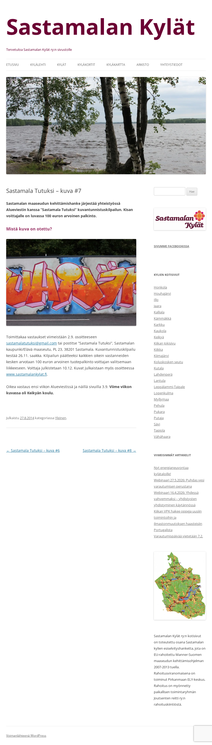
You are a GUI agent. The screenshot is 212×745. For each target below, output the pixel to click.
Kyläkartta (116, 64)
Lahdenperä (163, 374)
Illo (156, 299)
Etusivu (12, 64)
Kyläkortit (86, 64)
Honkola (160, 287)
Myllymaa (161, 399)
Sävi (157, 424)
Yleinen (60, 418)
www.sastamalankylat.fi (26, 374)
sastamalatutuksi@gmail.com (31, 343)
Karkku (159, 324)
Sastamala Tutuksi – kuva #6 (33, 450)
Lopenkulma (163, 393)
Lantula (159, 380)
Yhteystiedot (171, 64)
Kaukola (160, 330)
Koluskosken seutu (168, 362)
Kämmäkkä (162, 318)
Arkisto (143, 64)
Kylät (61, 64)
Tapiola (159, 430)
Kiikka (158, 349)
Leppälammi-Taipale (169, 386)
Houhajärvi (162, 293)
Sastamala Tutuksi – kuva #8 (109, 450)
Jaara (157, 306)
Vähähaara (162, 436)
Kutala (159, 368)
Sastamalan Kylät (100, 26)
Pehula (159, 405)
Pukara (159, 411)
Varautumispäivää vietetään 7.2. (178, 536)
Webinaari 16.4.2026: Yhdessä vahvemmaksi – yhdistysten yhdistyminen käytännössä (176, 498)
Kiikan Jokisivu (165, 343)
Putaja (159, 418)
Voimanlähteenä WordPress (26, 735)
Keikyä (159, 337)
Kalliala (159, 312)
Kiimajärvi (161, 355)
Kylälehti (38, 64)
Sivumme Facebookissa (171, 246)
